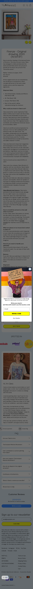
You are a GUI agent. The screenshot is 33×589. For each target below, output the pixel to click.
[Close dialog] (30, 269)
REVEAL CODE (16, 314)
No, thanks (16, 318)
